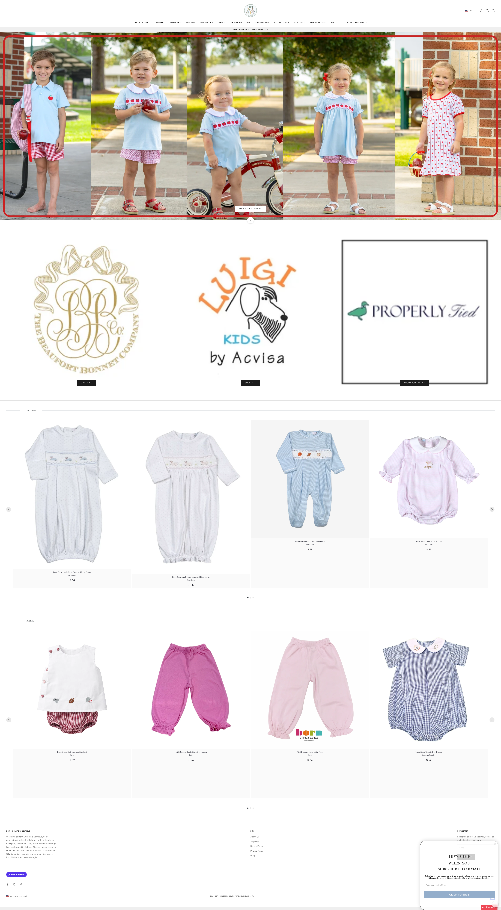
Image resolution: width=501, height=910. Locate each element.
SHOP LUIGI (250, 382)
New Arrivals (206, 22)
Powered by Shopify (245, 896)
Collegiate (159, 22)
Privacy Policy (256, 851)
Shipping (254, 841)
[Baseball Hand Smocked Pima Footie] (310, 479)
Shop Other (299, 22)
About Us (254, 836)
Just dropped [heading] (31, 410)
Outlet (334, 22)
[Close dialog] (495, 844)
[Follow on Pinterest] (21, 884)
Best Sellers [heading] (30, 621)
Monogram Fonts (318, 22)
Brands (221, 22)
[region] (250, 126)
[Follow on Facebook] (7, 884)
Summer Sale (175, 22)
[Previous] (8, 509)
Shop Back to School (250, 215)
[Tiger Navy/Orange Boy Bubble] (429, 690)
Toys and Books (281, 22)
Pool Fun (190, 22)
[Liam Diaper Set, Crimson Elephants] (72, 690)
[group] (72, 504)
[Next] (492, 509)
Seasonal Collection (240, 22)
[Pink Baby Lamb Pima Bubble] (429, 479)
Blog (252, 855)
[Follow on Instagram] (14, 884)
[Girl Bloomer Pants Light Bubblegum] (191, 690)
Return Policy (256, 846)
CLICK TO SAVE (459, 894)
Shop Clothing (262, 22)
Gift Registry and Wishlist (355, 22)
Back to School (141, 22)
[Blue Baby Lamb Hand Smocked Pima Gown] (72, 494)
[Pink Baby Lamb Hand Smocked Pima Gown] (191, 497)
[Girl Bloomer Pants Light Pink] (310, 690)
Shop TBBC (86, 382)
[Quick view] (127, 423)
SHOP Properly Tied (414, 382)
